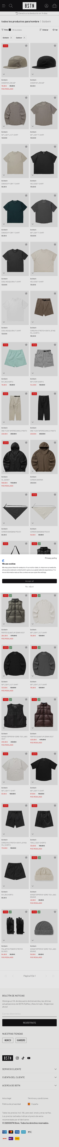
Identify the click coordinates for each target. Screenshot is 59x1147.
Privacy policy (51, 558)
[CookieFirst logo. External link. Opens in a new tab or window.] (3, 560)
